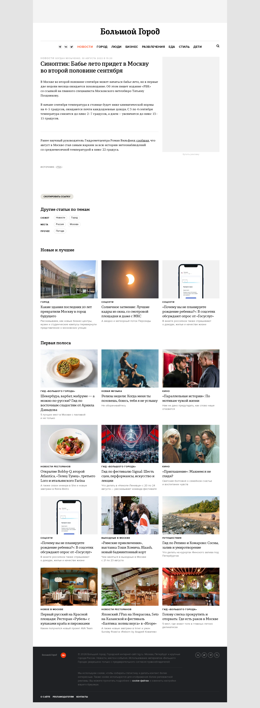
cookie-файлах (140, 680)
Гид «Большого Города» (58, 391)
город (74, 217)
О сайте (45, 697)
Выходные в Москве (115, 538)
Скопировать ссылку (57, 196)
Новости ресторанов (56, 466)
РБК (59, 167)
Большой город (49, 655)
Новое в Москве (52, 609)
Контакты (82, 697)
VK (200, 654)
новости (60, 217)
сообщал (142, 140)
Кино (166, 391)
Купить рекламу (191, 154)
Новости (47, 58)
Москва (74, 224)
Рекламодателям (63, 697)
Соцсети (107, 302)
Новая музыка (111, 391)
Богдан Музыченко (67, 58)
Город (45, 302)
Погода (60, 231)
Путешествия (172, 538)
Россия (60, 224)
